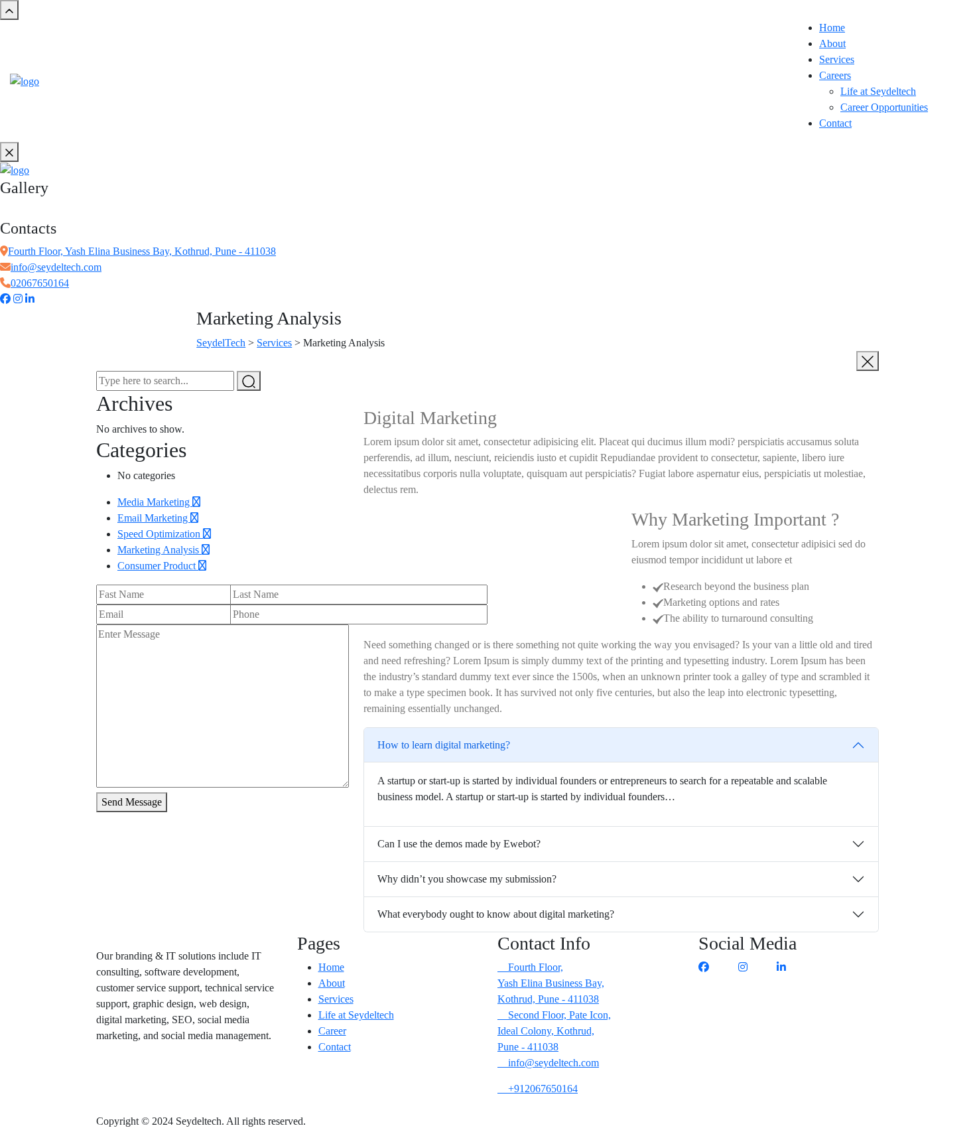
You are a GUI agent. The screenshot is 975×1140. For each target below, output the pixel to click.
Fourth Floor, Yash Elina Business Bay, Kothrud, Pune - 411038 (142, 251)
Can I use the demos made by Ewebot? (459, 843)
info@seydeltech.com (56, 267)
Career (332, 1030)
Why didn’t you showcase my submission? (466, 879)
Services (836, 59)
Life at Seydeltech (878, 91)
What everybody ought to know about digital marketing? (495, 914)
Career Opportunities (884, 107)
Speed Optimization (160, 533)
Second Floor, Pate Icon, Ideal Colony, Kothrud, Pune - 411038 (554, 1030)
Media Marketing (154, 502)
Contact (835, 123)
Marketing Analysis (159, 549)
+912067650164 (541, 1088)
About (832, 43)
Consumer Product (157, 565)
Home (832, 27)
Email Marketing (153, 518)
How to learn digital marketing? (443, 744)
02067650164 (40, 283)
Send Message (131, 802)
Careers (835, 75)
